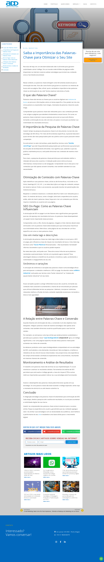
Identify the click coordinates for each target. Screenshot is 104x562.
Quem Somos (65, 4)
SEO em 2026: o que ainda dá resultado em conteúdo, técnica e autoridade (32, 496)
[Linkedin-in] (65, 542)
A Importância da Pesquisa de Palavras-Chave (11, 50)
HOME (45, 4)
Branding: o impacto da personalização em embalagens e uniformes (69, 496)
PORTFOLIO (54, 4)
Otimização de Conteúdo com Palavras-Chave (11, 54)
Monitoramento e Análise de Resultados (10, 66)
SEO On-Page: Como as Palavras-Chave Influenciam (10, 58)
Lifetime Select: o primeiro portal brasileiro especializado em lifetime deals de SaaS (32, 472)
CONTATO (93, 4)
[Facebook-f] (60, 542)
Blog (25, 48)
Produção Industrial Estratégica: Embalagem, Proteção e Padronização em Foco (50, 496)
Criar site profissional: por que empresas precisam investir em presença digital (70, 472)
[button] (32, 431)
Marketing (33, 48)
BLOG (85, 4)
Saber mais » (27, 477)
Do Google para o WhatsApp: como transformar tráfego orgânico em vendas (49, 472)
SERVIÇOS (76, 4)
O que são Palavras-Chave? (10, 47)
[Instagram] (56, 542)
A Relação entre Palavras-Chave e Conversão (9, 62)
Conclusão (6, 70)
